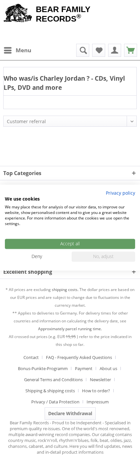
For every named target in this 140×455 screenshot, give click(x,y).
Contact (31, 357)
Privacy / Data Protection (55, 402)
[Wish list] (98, 50)
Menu (23, 50)
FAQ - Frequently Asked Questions (79, 357)
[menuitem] (17, 50)
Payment (83, 368)
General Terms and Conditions (53, 379)
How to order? (96, 391)
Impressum (98, 402)
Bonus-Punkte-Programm (43, 368)
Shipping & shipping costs (50, 391)
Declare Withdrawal (70, 413)
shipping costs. (65, 289)
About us (108, 368)
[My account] (114, 50)
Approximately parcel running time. (70, 329)
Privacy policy (120, 193)
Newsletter (100, 379)
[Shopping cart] (130, 50)
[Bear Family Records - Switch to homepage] (18, 13)
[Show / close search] (82, 50)
